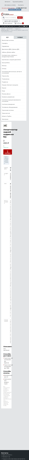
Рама (3, 91)
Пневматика (5, 79)
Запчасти (7, 1)
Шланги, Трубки (6, 116)
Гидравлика (5, 46)
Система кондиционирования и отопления (11, 100)
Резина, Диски (6, 94)
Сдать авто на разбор (11, 21)
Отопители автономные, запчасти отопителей (12, 72)
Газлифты (5, 43)
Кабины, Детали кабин (8, 52)
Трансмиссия (6, 113)
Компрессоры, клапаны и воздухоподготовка (9, 56)
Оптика (4, 68)
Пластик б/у (5, 76)
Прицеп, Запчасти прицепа (10, 85)
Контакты (21, 5)
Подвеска (5, 82)
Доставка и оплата (10, 5)
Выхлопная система (8, 40)
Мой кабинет (8, 23)
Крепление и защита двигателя (11, 59)
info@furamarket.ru (6, 455)
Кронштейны (6, 62)
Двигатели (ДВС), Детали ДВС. (11, 49)
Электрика (5, 119)
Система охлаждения (8, 104)
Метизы (4, 65)
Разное (4, 88)
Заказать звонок (14, 9)
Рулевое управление (8, 97)
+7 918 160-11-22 (21, 8)
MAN (10, 169)
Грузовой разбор (18, 1)
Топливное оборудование (9, 107)
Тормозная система (8, 110)
